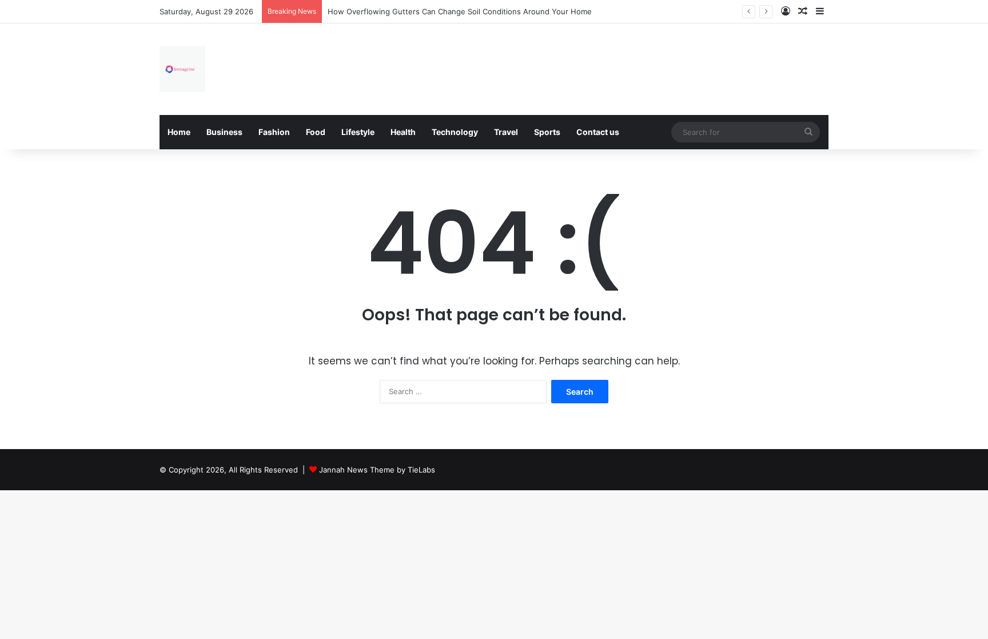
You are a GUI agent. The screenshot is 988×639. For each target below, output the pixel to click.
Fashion (274, 132)
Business (224, 132)
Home (179, 132)
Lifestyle (358, 132)
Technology (455, 132)
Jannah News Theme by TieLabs (377, 469)
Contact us (597, 132)
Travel (506, 132)
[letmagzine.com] (182, 69)
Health (403, 132)
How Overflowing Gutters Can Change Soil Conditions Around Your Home (460, 11)
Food (315, 132)
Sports (547, 132)
